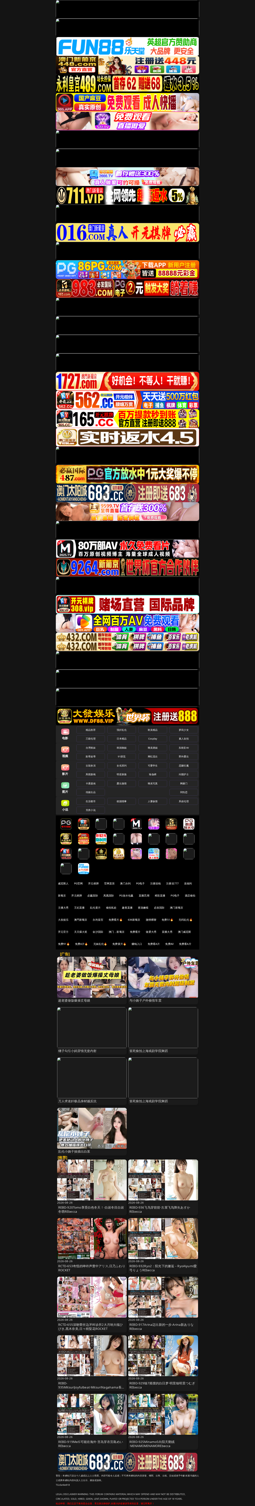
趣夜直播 (127, 907)
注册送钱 (155, 883)
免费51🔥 (167, 919)
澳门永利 (125, 883)
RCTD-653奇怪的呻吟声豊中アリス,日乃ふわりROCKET (91, 1268)
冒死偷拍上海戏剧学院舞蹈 (148, 1051)
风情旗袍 (91, 774)
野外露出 (184, 756)
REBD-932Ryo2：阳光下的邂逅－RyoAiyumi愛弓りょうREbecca (163, 1268)
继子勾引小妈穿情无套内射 (77, 1051)
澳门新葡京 (176, 907)
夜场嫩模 (143, 907)
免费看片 (135, 932)
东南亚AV (184, 747)
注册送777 (172, 883)
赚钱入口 (137, 944)
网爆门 (183, 783)
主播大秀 (63, 907)
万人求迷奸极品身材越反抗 (77, 1101)
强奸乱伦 (122, 730)
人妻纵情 (153, 801)
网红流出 (153, 756)
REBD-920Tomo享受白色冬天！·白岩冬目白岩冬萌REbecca (91, 1209)
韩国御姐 (122, 747)
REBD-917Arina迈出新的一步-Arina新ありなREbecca (161, 1326)
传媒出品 (91, 792)
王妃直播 (79, 907)
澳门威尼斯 (184, 932)
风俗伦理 (184, 801)
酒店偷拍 (190, 895)
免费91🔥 (64, 944)
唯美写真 (153, 783)
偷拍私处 (111, 907)
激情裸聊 (151, 919)
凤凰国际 (108, 895)
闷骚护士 (184, 774)
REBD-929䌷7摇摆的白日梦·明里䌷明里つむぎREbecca (162, 1385)
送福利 (188, 883)
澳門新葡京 (80, 919)
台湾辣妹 (91, 747)
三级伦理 (91, 738)
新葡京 (62, 895)
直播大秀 (167, 932)
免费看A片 (154, 944)
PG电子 (140, 883)
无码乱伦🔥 (185, 919)
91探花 (121, 756)
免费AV (169, 944)
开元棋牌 (93, 883)
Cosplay (152, 738)
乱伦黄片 (95, 907)
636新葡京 (134, 919)
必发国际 (159, 907)
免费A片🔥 (81, 944)
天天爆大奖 (80, 932)
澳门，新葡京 (117, 932)
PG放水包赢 (126, 895)
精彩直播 (160, 895)
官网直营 (109, 883)
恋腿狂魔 (184, 765)
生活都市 (91, 801)
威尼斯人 (63, 883)
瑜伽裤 (152, 774)
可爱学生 (153, 765)
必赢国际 (92, 895)
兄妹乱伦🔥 (100, 944)
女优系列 (122, 765)
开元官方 (63, 932)
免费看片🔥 (115, 919)
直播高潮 (144, 895)
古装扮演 (91, 765)
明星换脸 (122, 774)
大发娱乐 (63, 919)
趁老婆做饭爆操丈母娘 (74, 1000)
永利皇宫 (98, 919)
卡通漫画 (91, 783)
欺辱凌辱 (91, 756)
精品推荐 (91, 730)
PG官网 (78, 883)
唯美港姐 (153, 747)
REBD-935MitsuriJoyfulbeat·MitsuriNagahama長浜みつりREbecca (91, 1387)
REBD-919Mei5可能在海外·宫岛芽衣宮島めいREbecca (90, 1444)
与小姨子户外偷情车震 (145, 1000)
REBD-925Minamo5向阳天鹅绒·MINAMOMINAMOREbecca (152, 1444)
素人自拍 (184, 738)
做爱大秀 (151, 932)
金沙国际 (98, 932)
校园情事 (122, 801)
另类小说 (91, 810)
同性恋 (183, 792)
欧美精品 (153, 730)
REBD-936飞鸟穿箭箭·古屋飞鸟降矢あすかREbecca (159, 1209)
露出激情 (122, 783)
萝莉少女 (184, 730)
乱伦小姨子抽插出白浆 (74, 1151)
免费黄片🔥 (119, 944)
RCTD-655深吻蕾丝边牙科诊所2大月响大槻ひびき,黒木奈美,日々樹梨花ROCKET (90, 1326)
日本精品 (122, 738)
